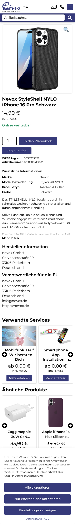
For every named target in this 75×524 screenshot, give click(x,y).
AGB (46, 518)
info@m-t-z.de (54, 6)
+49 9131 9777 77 (62, 6)
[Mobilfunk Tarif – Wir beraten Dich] (19, 336)
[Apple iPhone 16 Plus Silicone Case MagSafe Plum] (56, 412)
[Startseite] (11, 6)
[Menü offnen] (70, 7)
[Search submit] (70, 17)
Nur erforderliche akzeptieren (37, 499)
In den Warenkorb (38, 141)
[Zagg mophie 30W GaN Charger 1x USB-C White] (19, 412)
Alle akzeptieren (37, 487)
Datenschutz (34, 518)
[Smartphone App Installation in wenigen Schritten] (56, 336)
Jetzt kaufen (16, 151)
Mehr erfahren (19, 378)
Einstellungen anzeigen (37, 510)
